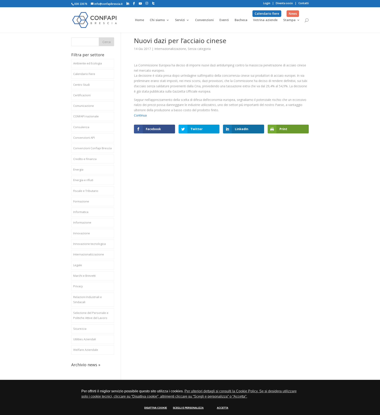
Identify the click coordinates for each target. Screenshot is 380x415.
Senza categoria (199, 49)
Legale (77, 265)
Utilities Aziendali (84, 339)
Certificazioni (82, 95)
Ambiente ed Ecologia (87, 63)
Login (266, 3)
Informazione (82, 222)
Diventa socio (284, 3)
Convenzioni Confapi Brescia (92, 148)
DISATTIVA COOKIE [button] (155, 407)
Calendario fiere (267, 13)
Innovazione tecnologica (89, 244)
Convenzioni (204, 20)
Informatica (80, 212)
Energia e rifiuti (83, 180)
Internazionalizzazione (170, 49)
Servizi (180, 20)
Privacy (78, 286)
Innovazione (81, 233)
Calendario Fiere (84, 74)
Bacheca (241, 20)
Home (139, 20)
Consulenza (81, 127)
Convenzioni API (84, 138)
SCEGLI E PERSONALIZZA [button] (188, 407)
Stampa (289, 20)
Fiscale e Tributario (85, 191)
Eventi (224, 20)
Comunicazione (83, 106)
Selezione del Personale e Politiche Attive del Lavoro (90, 315)
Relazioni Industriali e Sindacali (87, 299)
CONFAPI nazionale (86, 116)
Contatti (303, 3)
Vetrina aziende (265, 20)
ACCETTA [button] (222, 407)
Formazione (81, 201)
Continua (140, 115)
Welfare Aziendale (85, 350)
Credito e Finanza (85, 159)
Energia (78, 169)
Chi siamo (157, 20)
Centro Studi (81, 85)
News (293, 13)
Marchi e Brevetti (84, 276)
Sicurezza (79, 329)
